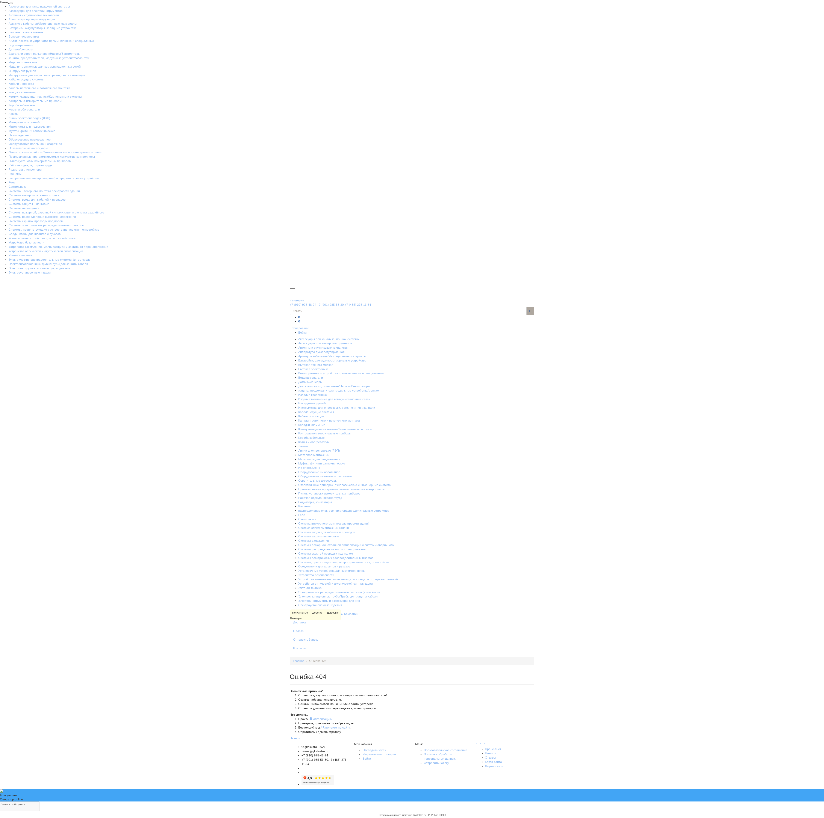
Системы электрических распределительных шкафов (46, 225)
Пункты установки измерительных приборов (40, 161)
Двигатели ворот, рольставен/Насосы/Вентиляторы (44, 53)
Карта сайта (493, 762)
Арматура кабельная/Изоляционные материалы (43, 23)
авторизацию (322, 719)
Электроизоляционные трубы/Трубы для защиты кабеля (48, 264)
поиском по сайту (337, 727)
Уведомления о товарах (379, 754)
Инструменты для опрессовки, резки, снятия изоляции (47, 75)
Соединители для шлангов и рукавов (35, 234)
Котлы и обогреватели (24, 109)
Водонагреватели (21, 45)
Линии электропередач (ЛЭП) (29, 118)
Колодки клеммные (22, 92)
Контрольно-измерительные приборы (35, 101)
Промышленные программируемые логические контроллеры (52, 156)
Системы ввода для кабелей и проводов (37, 199)
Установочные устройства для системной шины (42, 238)
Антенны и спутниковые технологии (34, 15)
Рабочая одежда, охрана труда (31, 165)
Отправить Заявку (305, 639)
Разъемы (15, 173)
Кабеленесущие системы (26, 79)
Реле (12, 182)
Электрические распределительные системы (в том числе (50, 259)
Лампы (13, 113)
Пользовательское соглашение (445, 750)
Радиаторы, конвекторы (25, 169)
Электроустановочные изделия (30, 272)
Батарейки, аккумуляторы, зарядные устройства (43, 28)
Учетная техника (20, 255)
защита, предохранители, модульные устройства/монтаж (49, 58)
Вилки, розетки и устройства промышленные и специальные (51, 40)
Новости (491, 753)
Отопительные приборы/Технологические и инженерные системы (55, 152)
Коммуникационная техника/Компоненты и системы (45, 96)
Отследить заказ (374, 750)
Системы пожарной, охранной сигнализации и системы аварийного (56, 212)
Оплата (298, 631)
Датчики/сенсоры (21, 49)
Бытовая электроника (24, 36)
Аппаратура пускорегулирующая (32, 19)
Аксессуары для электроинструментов (35, 10)
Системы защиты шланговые (29, 204)
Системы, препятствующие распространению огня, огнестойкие (54, 229)
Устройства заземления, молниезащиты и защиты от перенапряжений (58, 246)
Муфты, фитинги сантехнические (32, 131)
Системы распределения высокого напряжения (42, 216)
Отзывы (490, 757)
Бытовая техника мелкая (26, 32)
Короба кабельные (22, 105)
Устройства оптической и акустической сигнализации (46, 251)
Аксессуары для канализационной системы (39, 6)
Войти (302, 332)
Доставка (299, 622)
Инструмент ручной (22, 71)
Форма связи (494, 766)
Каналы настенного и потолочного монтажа (39, 88)
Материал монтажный (24, 122)
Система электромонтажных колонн (34, 195)
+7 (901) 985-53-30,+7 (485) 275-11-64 (344, 304)
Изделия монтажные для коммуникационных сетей (45, 66)
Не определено (19, 135)
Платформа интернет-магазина (395, 815)
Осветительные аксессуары (28, 148)
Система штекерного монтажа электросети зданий (44, 191)
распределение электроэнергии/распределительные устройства (54, 178)
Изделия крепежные (23, 62)
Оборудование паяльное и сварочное (35, 143)
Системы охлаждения (24, 208)
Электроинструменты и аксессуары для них (39, 268)
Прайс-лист (493, 749)
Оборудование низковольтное (30, 139)
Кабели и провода (21, 83)
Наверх (295, 738)
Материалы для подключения (30, 126)
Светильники (18, 186)
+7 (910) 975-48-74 (303, 304)
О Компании (349, 613)
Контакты (299, 648)
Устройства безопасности (26, 242)
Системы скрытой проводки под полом (36, 221)
